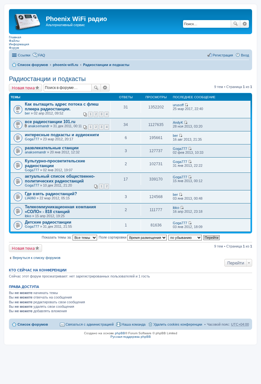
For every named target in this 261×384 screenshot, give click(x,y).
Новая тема (23, 88)
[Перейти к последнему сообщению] (186, 105)
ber (27, 113)
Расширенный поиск (244, 24)
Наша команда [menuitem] (133, 324)
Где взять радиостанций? (51, 193)
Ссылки (24, 55)
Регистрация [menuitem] (223, 55)
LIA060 (30, 198)
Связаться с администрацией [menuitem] (90, 324)
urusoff (178, 105)
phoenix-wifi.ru (65, 65)
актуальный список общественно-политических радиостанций (60, 178)
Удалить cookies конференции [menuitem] (177, 324)
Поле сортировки (113, 237)
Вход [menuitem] (245, 55)
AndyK (178, 122)
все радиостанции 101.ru (50, 121)
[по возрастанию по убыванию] (185, 237)
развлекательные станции (52, 147)
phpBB (120, 333)
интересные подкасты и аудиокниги (62, 134)
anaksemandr (38, 126)
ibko (28, 216)
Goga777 (32, 139)
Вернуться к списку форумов (36, 258)
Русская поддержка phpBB (130, 336)
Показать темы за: (57, 237)
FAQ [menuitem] (41, 55)
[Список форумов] (28, 21)
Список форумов (33, 65)
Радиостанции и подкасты (106, 65)
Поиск (235, 24)
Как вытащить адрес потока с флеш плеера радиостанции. (62, 106)
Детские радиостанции (48, 222)
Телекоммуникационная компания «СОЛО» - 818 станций (60, 209)
